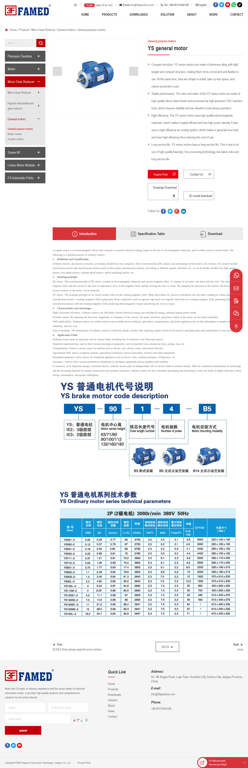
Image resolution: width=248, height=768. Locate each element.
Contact (236, 14)
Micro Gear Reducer (43, 30)
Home (85, 14)
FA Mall (89, 5)
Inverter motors (16, 139)
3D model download (200, 196)
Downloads (139, 14)
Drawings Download (165, 187)
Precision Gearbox (20, 56)
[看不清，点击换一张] (80, 721)
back (165, 647)
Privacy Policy (84, 762)
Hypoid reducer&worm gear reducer (21, 105)
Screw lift (14, 152)
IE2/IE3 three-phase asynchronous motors (77, 649)
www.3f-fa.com (104, 5)
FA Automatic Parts (20, 178)
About (192, 14)
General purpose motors (91, 30)
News (213, 14)
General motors (66, 30)
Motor (11, 69)
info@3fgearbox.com (142, 5)
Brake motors (15, 134)
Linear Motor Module (21, 165)
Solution (167, 14)
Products (109, 14)
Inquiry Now (161, 174)
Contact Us (196, 174)
